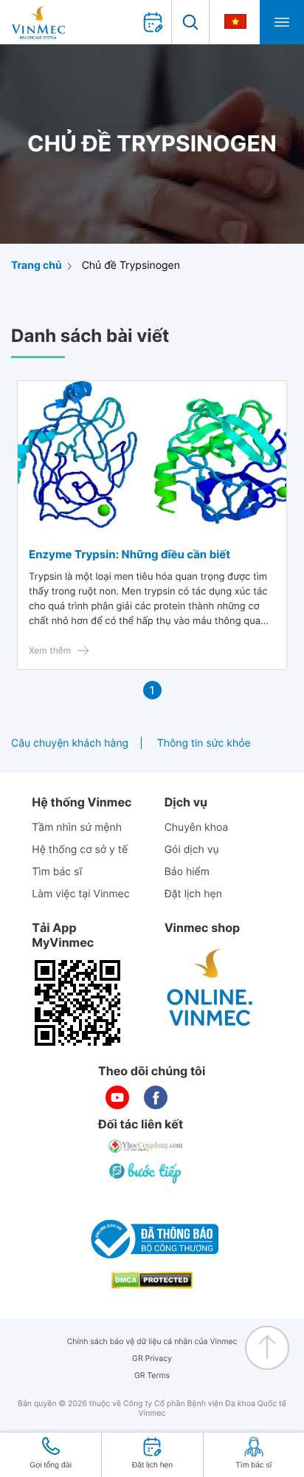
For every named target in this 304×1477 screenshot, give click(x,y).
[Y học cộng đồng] (146, 1146)
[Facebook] (155, 1097)
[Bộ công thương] (152, 1239)
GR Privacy (152, 1358)
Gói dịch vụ (192, 849)
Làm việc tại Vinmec (80, 894)
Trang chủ (36, 265)
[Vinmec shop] (210, 988)
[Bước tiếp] (146, 1173)
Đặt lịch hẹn (193, 894)
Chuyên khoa (197, 827)
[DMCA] (152, 1280)
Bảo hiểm (187, 872)
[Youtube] (117, 1097)
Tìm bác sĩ (57, 872)
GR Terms (152, 1375)
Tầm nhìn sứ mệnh (77, 827)
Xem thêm (50, 650)
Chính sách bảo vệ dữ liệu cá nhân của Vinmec (152, 1341)
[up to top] (267, 1348)
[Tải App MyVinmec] (77, 1003)
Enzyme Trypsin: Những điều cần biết (129, 554)
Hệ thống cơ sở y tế (80, 849)
